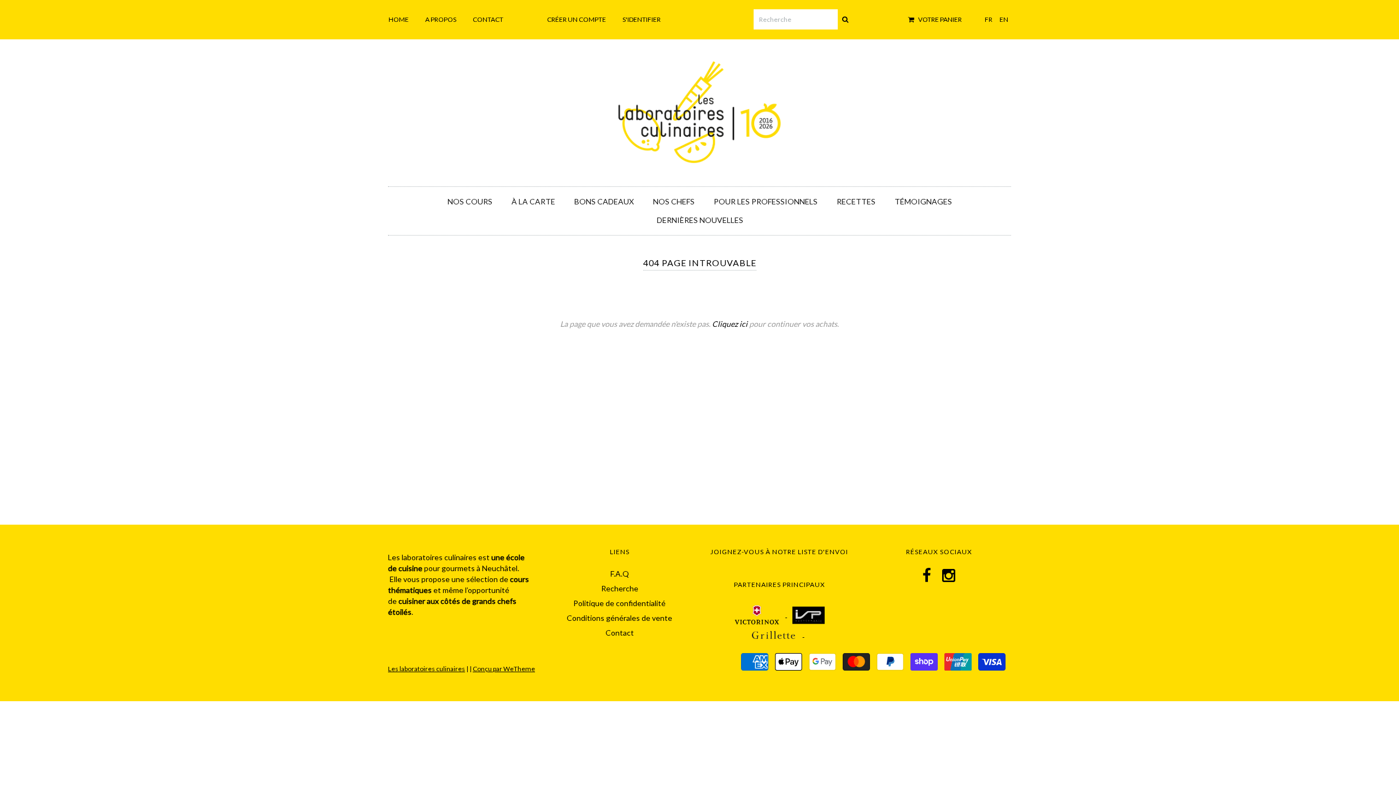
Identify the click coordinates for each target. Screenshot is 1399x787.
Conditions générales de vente (619, 617)
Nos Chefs (674, 201)
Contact (488, 19)
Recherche (619, 588)
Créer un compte (576, 19)
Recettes (856, 201)
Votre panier (939, 19)
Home (399, 19)
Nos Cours (470, 201)
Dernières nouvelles (700, 220)
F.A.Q (619, 573)
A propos (440, 19)
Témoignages (923, 201)
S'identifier (641, 19)
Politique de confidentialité (619, 603)
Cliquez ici (730, 323)
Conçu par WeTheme (504, 669)
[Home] (699, 110)
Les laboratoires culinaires (426, 669)
